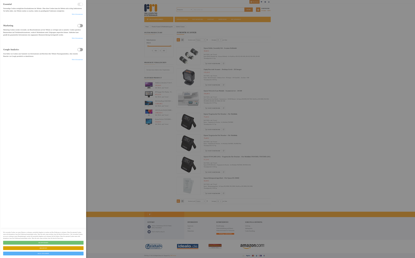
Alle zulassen (43, 253)
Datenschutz (66, 234)
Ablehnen (43, 248)
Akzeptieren (43, 242)
